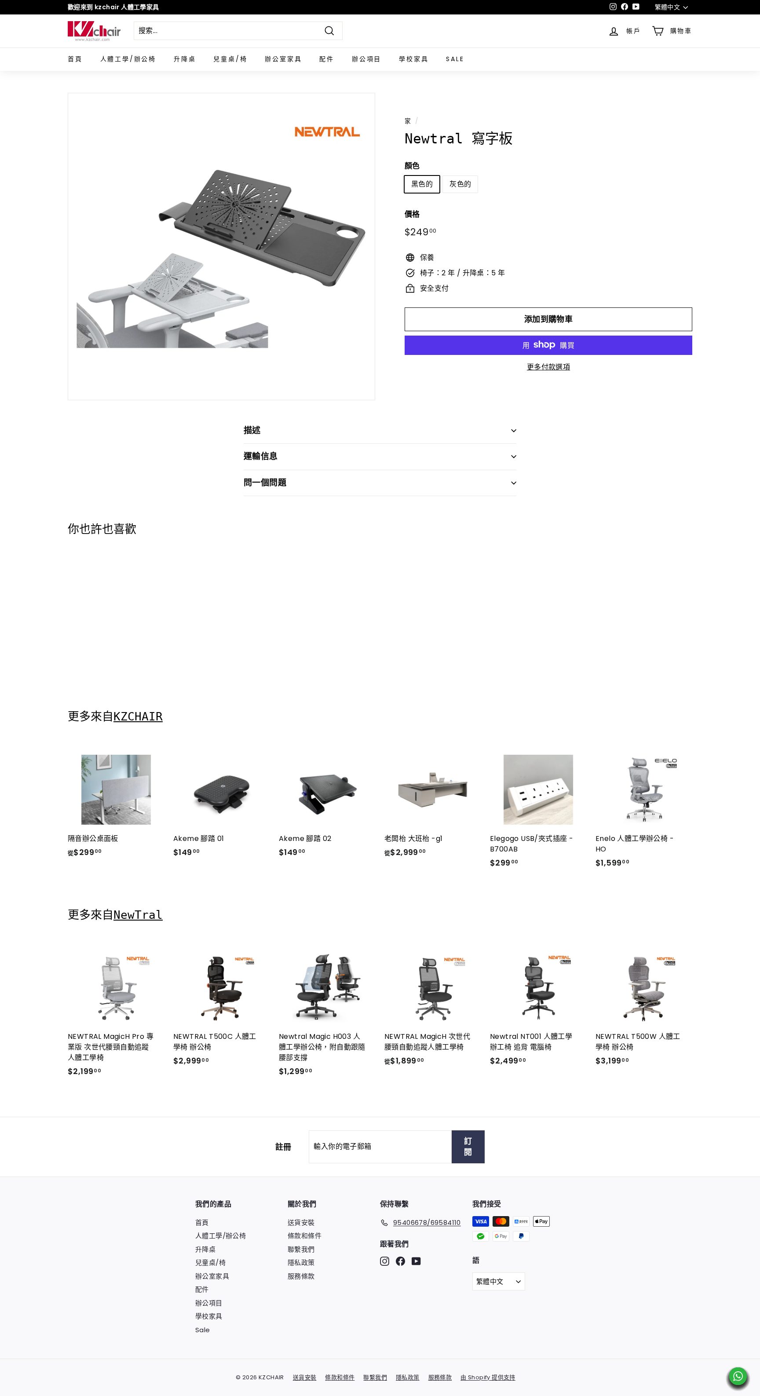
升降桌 (185, 59)
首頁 (75, 59)
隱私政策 (301, 1262)
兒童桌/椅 (230, 59)
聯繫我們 (301, 1249)
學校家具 (413, 59)
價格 (412, 213)
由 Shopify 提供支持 (487, 1377)
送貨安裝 (301, 1222)
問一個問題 (265, 483)
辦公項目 (366, 59)
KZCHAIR (138, 716)
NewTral (138, 914)
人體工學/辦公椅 (128, 59)
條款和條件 (305, 1235)
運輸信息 (261, 456)
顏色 (412, 165)
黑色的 (422, 184)
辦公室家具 (283, 59)
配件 (326, 59)
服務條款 (301, 1276)
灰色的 (460, 184)
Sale (455, 59)
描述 (252, 430)
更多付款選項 (548, 367)
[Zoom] (221, 246)
